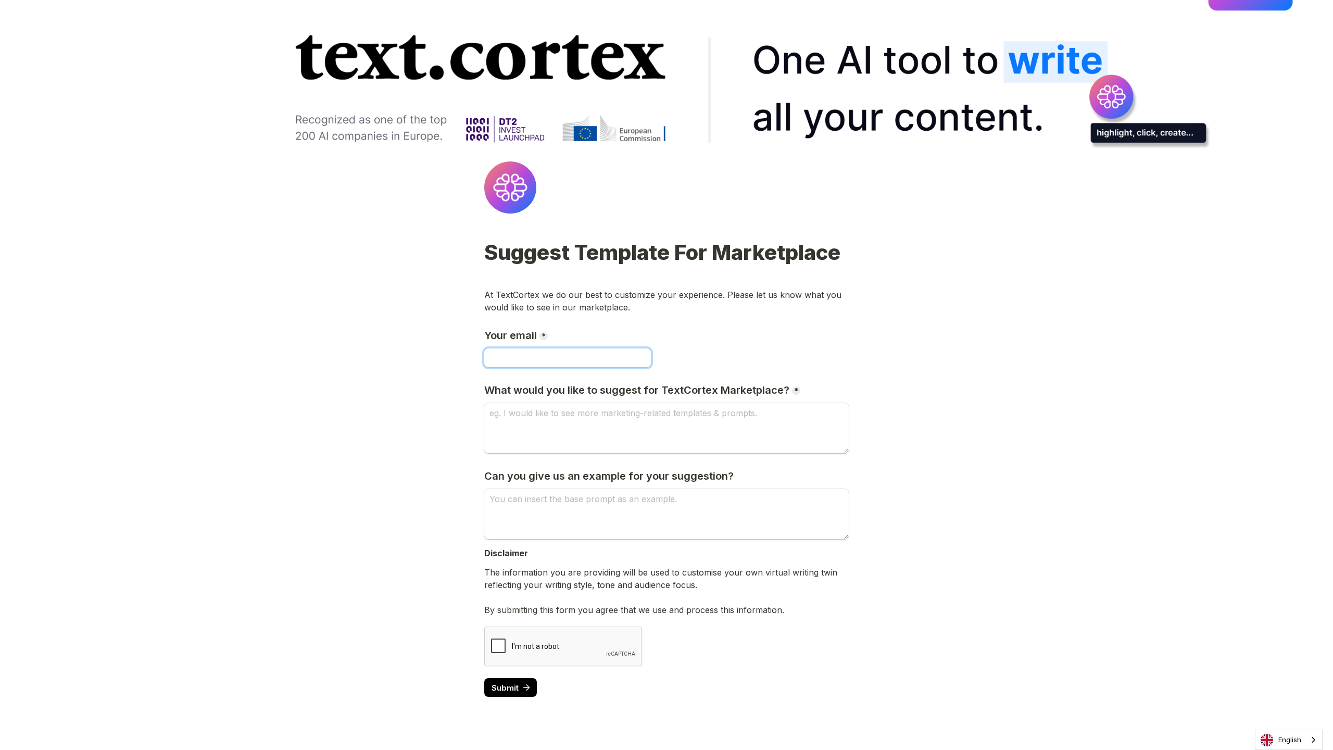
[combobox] (1289, 740)
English (1289, 739)
